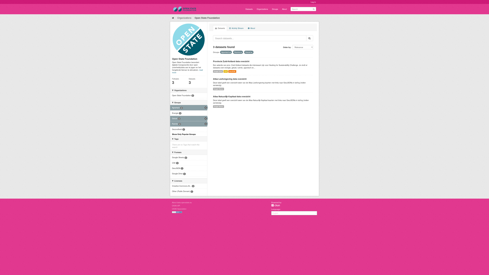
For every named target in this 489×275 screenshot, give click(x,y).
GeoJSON (232, 71)
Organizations (262, 9)
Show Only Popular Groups (184, 134)
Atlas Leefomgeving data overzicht (230, 78)
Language (275, 209)
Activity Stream (237, 28)
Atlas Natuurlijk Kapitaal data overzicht (231, 96)
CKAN (275, 205)
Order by (287, 47)
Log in (313, 2)
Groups (275, 9)
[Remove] (230, 52)
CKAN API (176, 205)
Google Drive (218, 71)
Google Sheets (218, 89)
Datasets (249, 9)
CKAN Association (179, 209)
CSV (225, 71)
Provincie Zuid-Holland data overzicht (231, 61)
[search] (309, 38)
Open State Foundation (207, 17)
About (284, 9)
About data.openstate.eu (182, 202)
